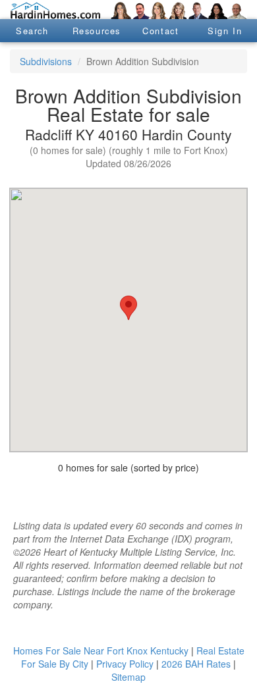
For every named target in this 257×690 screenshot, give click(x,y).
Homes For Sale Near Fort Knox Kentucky (100, 650)
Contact (160, 30)
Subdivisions (46, 61)
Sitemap (128, 676)
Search (32, 30)
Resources (96, 30)
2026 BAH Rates (196, 663)
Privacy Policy (125, 663)
